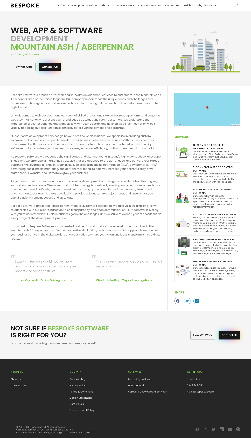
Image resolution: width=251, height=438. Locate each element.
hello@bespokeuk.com (200, 391)
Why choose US (206, 5)
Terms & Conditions (81, 391)
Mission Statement (80, 398)
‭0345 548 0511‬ (195, 385)
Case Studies (18, 385)
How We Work (125, 5)
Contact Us (172, 5)
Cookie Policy (77, 379)
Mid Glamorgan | (20, 54)
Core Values (76, 404)
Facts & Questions (149, 5)
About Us (107, 5)
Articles (188, 5)
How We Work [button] (23, 67)
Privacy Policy (77, 385)
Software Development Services (77, 5)
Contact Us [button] (50, 67)
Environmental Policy (81, 410)
